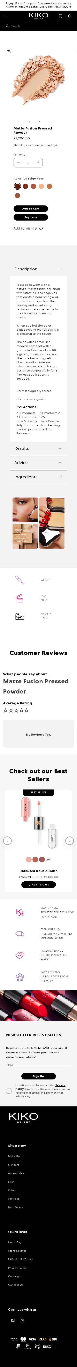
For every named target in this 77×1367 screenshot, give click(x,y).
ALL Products (26, 413)
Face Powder (50, 421)
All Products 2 (50, 413)
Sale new (22, 433)
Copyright (15, 1276)
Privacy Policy (17, 1268)
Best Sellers (15, 1207)
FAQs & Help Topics (20, 1259)
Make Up (14, 1156)
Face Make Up (26, 421)
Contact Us (15, 1285)
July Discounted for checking (38, 425)
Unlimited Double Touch (38, 871)
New (11, 1182)
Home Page (15, 1242)
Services (13, 1199)
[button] (5, 16)
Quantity (19, 154)
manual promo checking (34, 429)
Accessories (16, 1173)
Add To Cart (38, 884)
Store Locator (17, 1251)
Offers (12, 1190)
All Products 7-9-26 (30, 417)
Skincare (14, 1165)
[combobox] (38, 26)
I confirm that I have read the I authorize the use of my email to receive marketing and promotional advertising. (43, 1091)
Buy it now (30, 217)
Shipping (20, 145)
